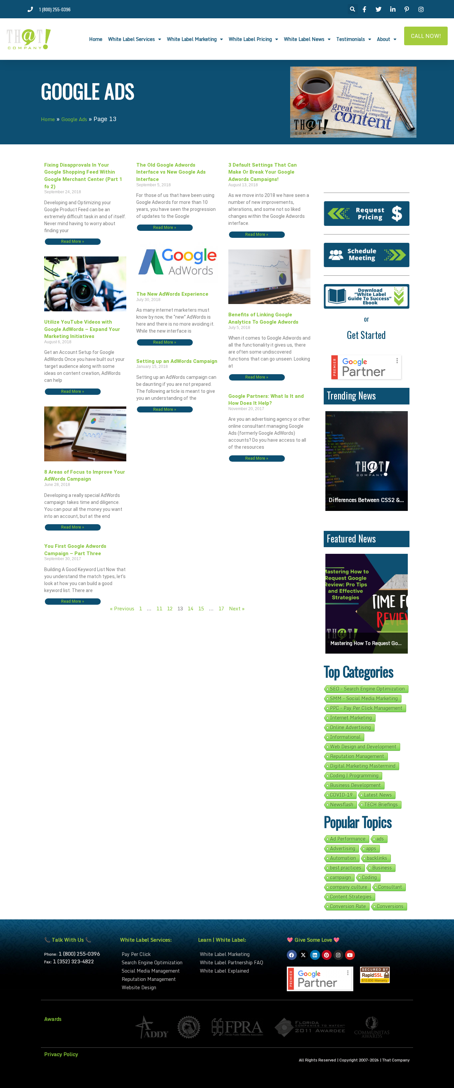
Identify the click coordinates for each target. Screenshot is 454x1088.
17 (221, 608)
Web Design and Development (363, 746)
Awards (52, 1019)
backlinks (377, 858)
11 (159, 608)
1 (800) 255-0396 (79, 954)
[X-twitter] (303, 955)
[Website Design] (155, 987)
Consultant (390, 887)
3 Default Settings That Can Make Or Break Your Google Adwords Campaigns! (262, 172)
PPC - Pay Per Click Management (366, 708)
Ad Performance (348, 839)
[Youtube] (350, 955)
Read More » (72, 241)
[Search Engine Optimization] (155, 962)
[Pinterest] (327, 955)
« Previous (122, 608)
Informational (345, 737)
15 (201, 608)
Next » (237, 608)
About (383, 39)
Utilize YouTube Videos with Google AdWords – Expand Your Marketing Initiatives (82, 329)
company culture (348, 887)
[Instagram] (338, 955)
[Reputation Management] (155, 979)
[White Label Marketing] (239, 954)
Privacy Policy (61, 1054)
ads (380, 839)
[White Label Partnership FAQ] (239, 962)
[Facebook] (292, 955)
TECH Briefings (381, 804)
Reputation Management (357, 756)
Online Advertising (350, 727)
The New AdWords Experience (172, 294)
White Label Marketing (192, 39)
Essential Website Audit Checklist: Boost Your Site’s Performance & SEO (376, 643)
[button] (353, 9)
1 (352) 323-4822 (73, 961)
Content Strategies (351, 896)
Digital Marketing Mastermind (363, 766)
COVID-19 (341, 795)
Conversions (390, 906)
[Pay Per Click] (155, 954)
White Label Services (131, 39)
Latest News (378, 795)
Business (382, 867)
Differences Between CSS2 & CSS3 (366, 500)
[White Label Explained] (239, 971)
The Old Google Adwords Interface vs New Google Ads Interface (171, 172)
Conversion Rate (348, 906)
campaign (340, 877)
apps (371, 848)
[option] (366, 461)
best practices (345, 867)
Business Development (355, 785)
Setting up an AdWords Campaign (176, 361)
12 (170, 608)
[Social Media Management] (155, 971)
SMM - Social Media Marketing (364, 698)
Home (95, 39)
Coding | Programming (354, 775)
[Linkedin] (315, 955)
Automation (343, 858)
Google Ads (74, 119)
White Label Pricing (250, 39)
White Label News (304, 39)
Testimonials (350, 39)
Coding (369, 877)
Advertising (342, 848)
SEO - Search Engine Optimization (367, 689)
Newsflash (341, 804)
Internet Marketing (351, 717)
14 (190, 608)
